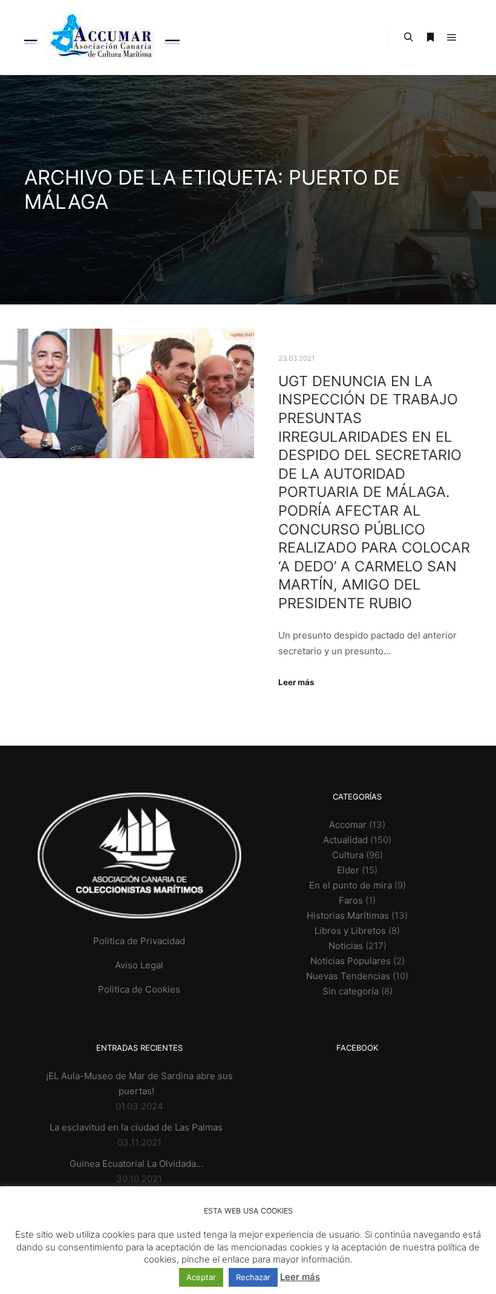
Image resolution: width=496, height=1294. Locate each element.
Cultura (348, 855)
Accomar (348, 824)
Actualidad (345, 840)
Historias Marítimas (348, 915)
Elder (348, 870)
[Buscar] (408, 37)
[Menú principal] (452, 37)
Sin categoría (350, 991)
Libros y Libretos (350, 930)
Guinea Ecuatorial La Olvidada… (136, 1163)
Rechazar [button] (253, 1277)
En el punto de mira (350, 885)
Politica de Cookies (139, 989)
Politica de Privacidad (139, 941)
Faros (351, 900)
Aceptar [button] (201, 1277)
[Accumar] (102, 37)
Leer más (296, 682)
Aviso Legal (139, 965)
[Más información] (430, 37)
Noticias (345, 945)
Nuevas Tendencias (348, 976)
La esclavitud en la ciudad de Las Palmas (136, 1127)
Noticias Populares (350, 961)
